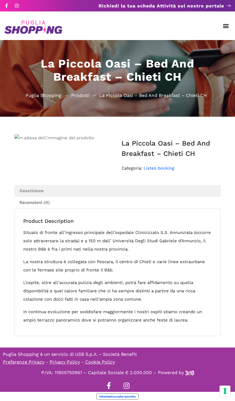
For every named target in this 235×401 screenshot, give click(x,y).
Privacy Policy (65, 362)
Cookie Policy (100, 362)
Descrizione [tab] (31, 190)
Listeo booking (159, 168)
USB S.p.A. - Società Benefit (106, 354)
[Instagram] (17, 5)
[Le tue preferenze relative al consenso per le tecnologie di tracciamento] (225, 391)
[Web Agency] (189, 372)
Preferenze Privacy (23, 362)
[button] (226, 26)
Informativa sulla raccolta (117, 396)
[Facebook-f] (6, 5)
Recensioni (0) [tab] (34, 202)
